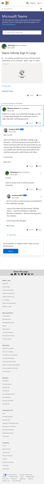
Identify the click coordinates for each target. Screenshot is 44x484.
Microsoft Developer (7, 416)
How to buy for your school (9, 361)
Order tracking (6, 329)
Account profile (6, 316)
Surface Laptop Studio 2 (8, 290)
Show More (7, 86)
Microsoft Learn (6, 420)
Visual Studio (5, 436)
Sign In (39, 3)
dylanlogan (11, 45)
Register (32, 3)
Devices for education (7, 351)
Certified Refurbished (7, 332)
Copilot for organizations (8, 293)
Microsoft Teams (8, 9)
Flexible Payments (6, 339)
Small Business (6, 404)
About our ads (5, 481)
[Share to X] (19, 274)
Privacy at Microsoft (7, 455)
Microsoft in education (8, 348)
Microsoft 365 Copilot (7, 400)
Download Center (6, 319)
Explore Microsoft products (9, 303)
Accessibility (5, 465)
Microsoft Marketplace (8, 429)
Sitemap (4, 476)
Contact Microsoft (13, 476)
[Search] (27, 3)
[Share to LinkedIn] (12, 274)
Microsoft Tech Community (9, 426)
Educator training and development (11, 365)
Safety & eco (22, 478)
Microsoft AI (5, 381)
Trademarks (14, 478)
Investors (4, 459)
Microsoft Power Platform (8, 394)
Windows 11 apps (6, 306)
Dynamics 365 (5, 387)
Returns (4, 326)
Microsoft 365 (5, 390)
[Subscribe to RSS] (29, 274)
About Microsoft (6, 449)
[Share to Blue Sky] (25, 274)
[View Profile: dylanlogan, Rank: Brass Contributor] (4, 46)
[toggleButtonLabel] (41, 8)
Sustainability (5, 469)
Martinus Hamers (13, 108)
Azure (3, 413)
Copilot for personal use (8, 296)
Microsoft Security (6, 384)
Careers (4, 446)
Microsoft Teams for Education (9, 355)
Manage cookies (30, 476)
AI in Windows (6, 300)
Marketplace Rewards (7, 433)
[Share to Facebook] (15, 274)
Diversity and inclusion (8, 462)
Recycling (30, 478)
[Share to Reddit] (22, 274)
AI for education (6, 371)
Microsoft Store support (8, 322)
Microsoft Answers (8, 24)
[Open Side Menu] (3, 3)
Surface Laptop (6, 287)
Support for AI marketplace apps (10, 423)
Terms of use (5, 478)
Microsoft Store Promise (8, 335)
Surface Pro (5, 283)
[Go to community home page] (7, 3)
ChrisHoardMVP (14, 129)
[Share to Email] (32, 274)
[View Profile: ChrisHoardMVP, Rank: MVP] (6, 130)
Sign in (10, 251)
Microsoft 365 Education (8, 358)
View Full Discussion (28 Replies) (13, 103)
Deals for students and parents (10, 368)
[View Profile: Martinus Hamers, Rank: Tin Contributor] (4, 109)
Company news (6, 452)
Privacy (22, 476)
